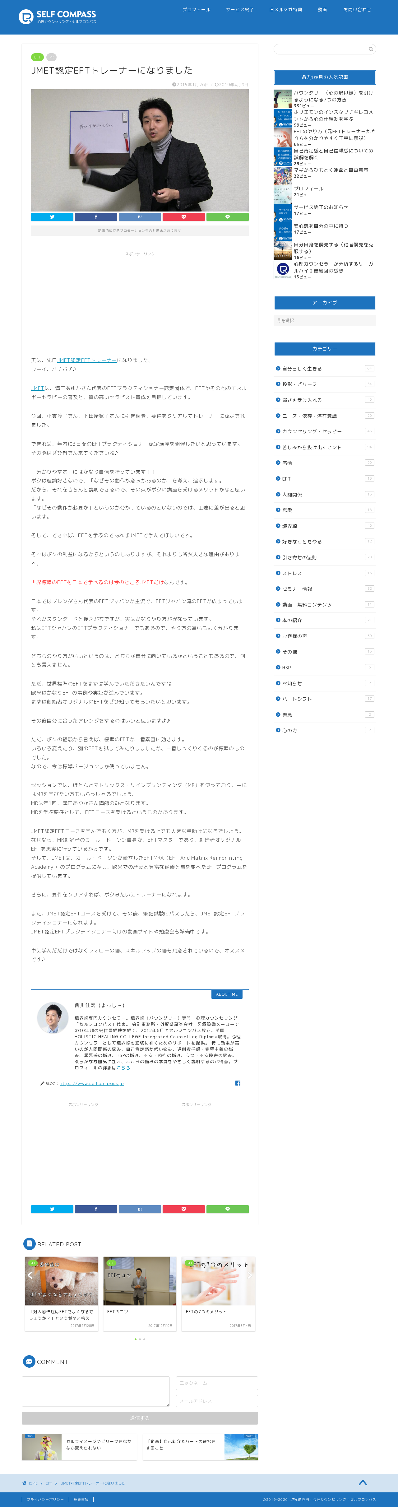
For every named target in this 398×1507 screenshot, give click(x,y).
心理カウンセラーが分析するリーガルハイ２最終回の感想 (333, 267)
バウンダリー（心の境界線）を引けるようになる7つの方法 (333, 96)
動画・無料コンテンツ (327, 605)
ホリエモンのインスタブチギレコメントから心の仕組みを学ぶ (333, 115)
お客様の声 (327, 636)
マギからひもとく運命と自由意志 (331, 170)
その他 (327, 652)
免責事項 (81, 1499)
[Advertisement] (140, 303)
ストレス (327, 573)
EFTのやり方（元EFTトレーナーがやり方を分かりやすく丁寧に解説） (335, 135)
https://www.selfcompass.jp (92, 1083)
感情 (327, 463)
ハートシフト (327, 699)
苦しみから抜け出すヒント (327, 447)
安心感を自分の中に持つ (321, 226)
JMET (37, 388)
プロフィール (197, 9)
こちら (124, 1068)
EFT (37, 57)
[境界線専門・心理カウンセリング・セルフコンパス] (57, 22)
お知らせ (326, 683)
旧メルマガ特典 (286, 9)
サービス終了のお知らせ (321, 207)
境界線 (327, 526)
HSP (326, 667)
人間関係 (327, 494)
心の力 (326, 730)
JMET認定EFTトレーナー (87, 360)
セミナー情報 (327, 589)
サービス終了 (240, 9)
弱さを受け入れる (327, 400)
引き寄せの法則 (327, 557)
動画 (322, 9)
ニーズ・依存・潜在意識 (327, 416)
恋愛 (327, 510)
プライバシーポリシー (45, 1499)
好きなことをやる (327, 541)
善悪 (326, 715)
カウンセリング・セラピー (327, 431)
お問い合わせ (358, 9)
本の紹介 (327, 620)
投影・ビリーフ (327, 384)
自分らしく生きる (327, 368)
